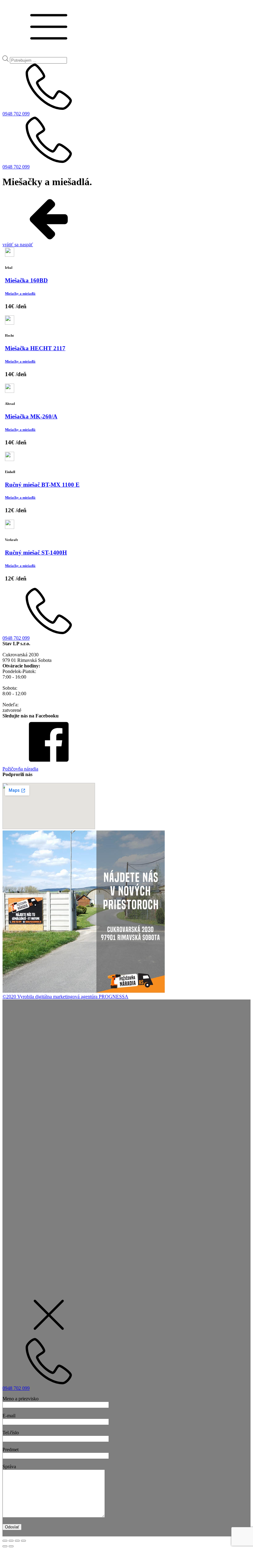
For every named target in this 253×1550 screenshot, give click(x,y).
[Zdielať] (11, 1541)
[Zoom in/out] (23, 1541)
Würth (12, 1109)
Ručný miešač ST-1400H (36, 552)
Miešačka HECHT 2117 (35, 348)
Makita (32, 1114)
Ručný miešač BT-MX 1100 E (42, 484)
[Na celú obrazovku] (17, 1541)
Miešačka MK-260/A (31, 416)
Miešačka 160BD (26, 280)
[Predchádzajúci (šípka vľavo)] (4, 1546)
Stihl (21, 1114)
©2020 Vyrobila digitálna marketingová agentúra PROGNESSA (65, 996)
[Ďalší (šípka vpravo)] (11, 1546)
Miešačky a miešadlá (20, 293)
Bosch (24, 1109)
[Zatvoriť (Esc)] (4, 1541)
